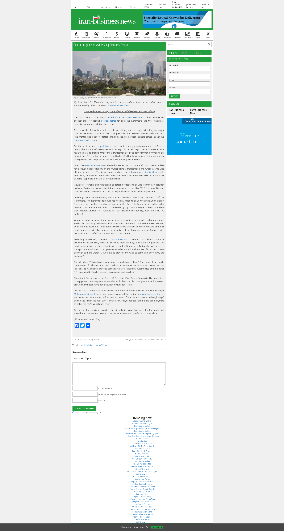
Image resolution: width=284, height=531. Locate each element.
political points (108, 120)
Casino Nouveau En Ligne (142, 476)
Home (75, 7)
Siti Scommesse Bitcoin (142, 443)
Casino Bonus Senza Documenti (142, 486)
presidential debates (150, 171)
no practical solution (118, 239)
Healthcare (167, 37)
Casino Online (142, 438)
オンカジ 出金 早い (142, 453)
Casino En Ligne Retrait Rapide (142, 489)
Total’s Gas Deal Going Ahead (86, 339)
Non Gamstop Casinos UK (177, 4)
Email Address (174, 65)
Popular (173, 52)
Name (105, 388)
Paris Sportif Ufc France (142, 451)
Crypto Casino (142, 494)
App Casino (142, 441)
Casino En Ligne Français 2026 (142, 509)
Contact (133, 7)
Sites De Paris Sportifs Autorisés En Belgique (142, 428)
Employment (177, 37)
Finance (116, 37)
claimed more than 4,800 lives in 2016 (126, 117)
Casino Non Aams (142, 479)
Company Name (174, 72)
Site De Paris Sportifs (142, 464)
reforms (97, 345)
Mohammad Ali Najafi (84, 293)
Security (157, 37)
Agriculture (147, 37)
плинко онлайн (142, 456)
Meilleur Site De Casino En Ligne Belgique (142, 436)
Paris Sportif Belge (142, 426)
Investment (187, 37)
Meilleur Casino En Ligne (142, 423)
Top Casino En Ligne (142, 469)
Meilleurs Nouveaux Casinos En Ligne (142, 471)
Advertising (106, 7)
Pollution (89, 345)
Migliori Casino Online (142, 421)
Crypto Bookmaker (142, 461)
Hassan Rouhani (93, 165)
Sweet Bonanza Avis (142, 448)
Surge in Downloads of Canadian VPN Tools (145, 339)
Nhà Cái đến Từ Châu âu (142, 459)
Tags (198, 52)
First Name (172, 80)
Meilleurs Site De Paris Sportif (142, 446)
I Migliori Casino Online (142, 501)
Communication (106, 37)
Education (137, 37)
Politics (198, 37)
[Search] (209, 44)
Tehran (104, 345)
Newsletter (119, 7)
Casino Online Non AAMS (142, 514)
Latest (185, 52)
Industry (96, 37)
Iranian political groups (85, 139)
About (89, 7)
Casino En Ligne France (142, 491)
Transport (127, 37)
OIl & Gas (76, 37)
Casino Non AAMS (149, 5)
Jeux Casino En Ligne (191, 5)
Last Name (172, 87)
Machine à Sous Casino (142, 517)
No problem (157, 527)
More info (144, 527)
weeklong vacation (151, 293)
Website (101, 400)
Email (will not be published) (113, 394)
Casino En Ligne (162, 5)
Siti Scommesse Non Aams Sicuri (142, 499)
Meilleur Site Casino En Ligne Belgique (142, 433)
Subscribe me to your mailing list (87, 413)
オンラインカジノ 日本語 (142, 506)
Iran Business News (119, 105)
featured (81, 345)
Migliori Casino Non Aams (142, 481)
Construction (86, 37)
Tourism (207, 37)
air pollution (103, 146)
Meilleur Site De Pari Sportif (142, 466)
